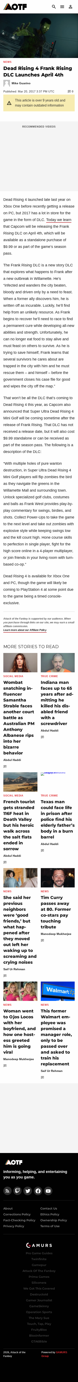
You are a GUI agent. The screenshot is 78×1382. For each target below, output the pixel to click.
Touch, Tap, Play (39, 1324)
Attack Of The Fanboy (39, 1271)
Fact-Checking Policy (19, 1220)
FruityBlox (39, 1330)
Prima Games (39, 1277)
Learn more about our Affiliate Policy (25, 630)
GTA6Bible (39, 1341)
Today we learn (58, 220)
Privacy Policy (13, 1226)
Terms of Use (50, 1226)
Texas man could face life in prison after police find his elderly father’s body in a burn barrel (58, 819)
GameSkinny (39, 1306)
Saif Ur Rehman (14, 969)
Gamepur (39, 1265)
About (8, 1208)
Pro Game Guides (39, 1253)
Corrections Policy (17, 1214)
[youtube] (48, 1191)
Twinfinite (39, 1259)
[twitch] (17, 1191)
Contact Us (48, 1208)
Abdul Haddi (12, 760)
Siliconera (39, 1283)
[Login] (70, 7)
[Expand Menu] (62, 7)
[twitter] (27, 1191)
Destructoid (39, 1294)
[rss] (7, 1191)
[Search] (54, 7)
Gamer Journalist (39, 1300)
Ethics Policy (49, 1214)
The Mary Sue (39, 1318)
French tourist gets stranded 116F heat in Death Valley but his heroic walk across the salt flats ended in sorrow (19, 825)
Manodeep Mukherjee (56, 934)
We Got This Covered (39, 1288)
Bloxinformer (39, 1335)
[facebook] (38, 1191)
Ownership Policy (53, 1220)
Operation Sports (39, 1312)
